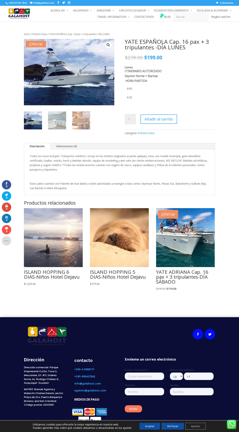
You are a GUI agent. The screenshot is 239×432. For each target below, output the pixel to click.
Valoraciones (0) (66, 146)
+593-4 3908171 (84, 369)
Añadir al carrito (159, 119)
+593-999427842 (84, 376)
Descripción (37, 146)
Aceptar (149, 426)
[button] (108, 45)
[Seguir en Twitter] (210, 334)
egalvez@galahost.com (90, 390)
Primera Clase (39, 34)
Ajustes (195, 426)
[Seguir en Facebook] (198, 334)
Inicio (27, 34)
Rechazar (172, 426)
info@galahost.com (87, 383)
